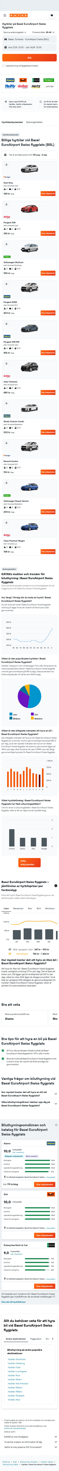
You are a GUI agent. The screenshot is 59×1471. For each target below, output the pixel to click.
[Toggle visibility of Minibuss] (14, 718)
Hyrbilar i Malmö (15, 1387)
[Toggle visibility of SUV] (34, 714)
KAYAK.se (6, 1462)
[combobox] (15, 32)
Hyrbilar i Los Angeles (17, 1371)
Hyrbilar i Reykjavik (16, 1395)
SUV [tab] (39, 908)
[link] (29, 862)
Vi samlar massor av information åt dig (23, 1441)
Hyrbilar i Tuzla (14, 1367)
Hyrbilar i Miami (14, 1379)
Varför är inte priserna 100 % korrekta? (23, 1447)
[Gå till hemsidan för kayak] (19, 15)
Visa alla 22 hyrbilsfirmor (13, 1302)
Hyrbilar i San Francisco (18, 1383)
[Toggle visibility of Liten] (13, 714)
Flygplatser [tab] (35, 1339)
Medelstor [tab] (18, 908)
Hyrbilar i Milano (15, 1391)
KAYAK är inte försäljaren (16, 1436)
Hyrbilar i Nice (14, 1399)
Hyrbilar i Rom (14, 1375)
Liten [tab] (6, 908)
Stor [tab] (30, 908)
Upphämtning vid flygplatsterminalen (22, 65)
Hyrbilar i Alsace (47, 1462)
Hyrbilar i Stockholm (17, 1359)
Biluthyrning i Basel (10, 1464)
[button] (5, 15)
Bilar (15, 1462)
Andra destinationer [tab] (16, 1339)
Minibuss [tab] (49, 908)
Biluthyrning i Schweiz (28, 1462)
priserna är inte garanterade (15, 1428)
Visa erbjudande (48, 193)
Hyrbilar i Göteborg (16, 1363)
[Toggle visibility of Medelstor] (37, 718)
